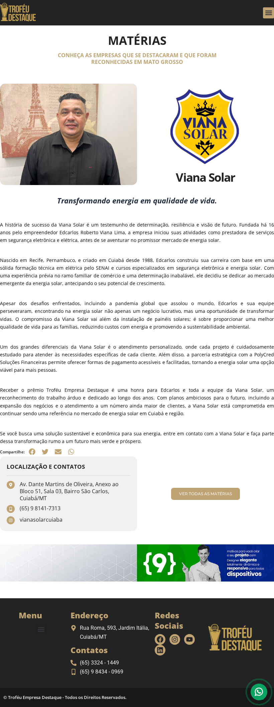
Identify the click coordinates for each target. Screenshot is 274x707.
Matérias (137, 40)
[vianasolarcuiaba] (11, 520)
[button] (268, 12)
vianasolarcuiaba (41, 519)
